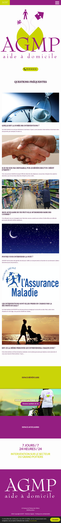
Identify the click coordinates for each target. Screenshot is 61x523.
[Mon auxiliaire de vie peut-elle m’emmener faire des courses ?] (30, 208)
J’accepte (55, 519)
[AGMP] (5, 2)
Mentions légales (29, 514)
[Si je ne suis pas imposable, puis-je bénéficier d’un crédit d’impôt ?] (30, 164)
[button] (57, 2)
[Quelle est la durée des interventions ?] (30, 122)
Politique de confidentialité (42, 514)
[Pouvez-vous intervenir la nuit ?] (30, 253)
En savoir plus (33, 520)
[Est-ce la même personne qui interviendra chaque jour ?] (30, 344)
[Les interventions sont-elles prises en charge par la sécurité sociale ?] (30, 300)
